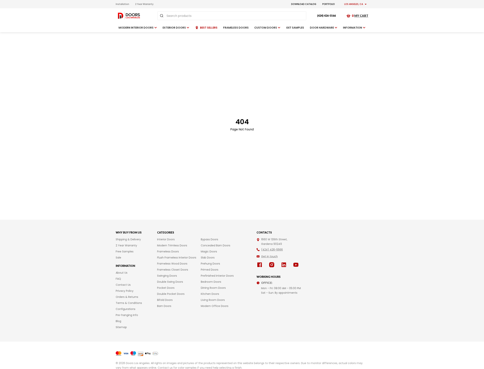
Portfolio (328, 4)
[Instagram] (272, 265)
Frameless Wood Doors (172, 263)
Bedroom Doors (211, 282)
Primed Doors (209, 270)
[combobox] (231, 15)
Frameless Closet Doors (172, 270)
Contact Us (123, 285)
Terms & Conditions (129, 303)
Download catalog (303, 4)
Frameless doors (236, 28)
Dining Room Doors (213, 288)
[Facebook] (260, 265)
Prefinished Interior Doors (217, 276)
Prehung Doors (210, 263)
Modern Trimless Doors (172, 245)
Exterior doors (174, 28)
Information (352, 28)
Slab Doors (208, 257)
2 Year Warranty (144, 4)
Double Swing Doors (170, 282)
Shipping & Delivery (128, 239)
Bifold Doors (165, 300)
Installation (122, 4)
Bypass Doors (209, 239)
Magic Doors (209, 251)
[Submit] (162, 16)
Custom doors (265, 28)
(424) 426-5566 (326, 15)
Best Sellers (208, 28)
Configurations (125, 309)
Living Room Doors (213, 300)
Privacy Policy (124, 291)
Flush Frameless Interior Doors (176, 257)
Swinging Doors (167, 276)
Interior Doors (166, 239)
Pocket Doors (166, 288)
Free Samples (124, 251)
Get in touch (269, 256)
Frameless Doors (168, 251)
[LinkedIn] (284, 265)
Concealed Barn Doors (215, 245)
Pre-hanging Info (127, 315)
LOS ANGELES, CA (353, 4)
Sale (118, 257)
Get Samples (295, 28)
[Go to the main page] (129, 15)
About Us (121, 273)
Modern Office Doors (214, 306)
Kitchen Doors (210, 294)
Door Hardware (322, 28)
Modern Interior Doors (136, 28)
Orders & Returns (127, 297)
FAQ (118, 279)
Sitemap (121, 327)
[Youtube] (296, 265)
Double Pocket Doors (171, 294)
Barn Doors (164, 306)
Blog (118, 321)
